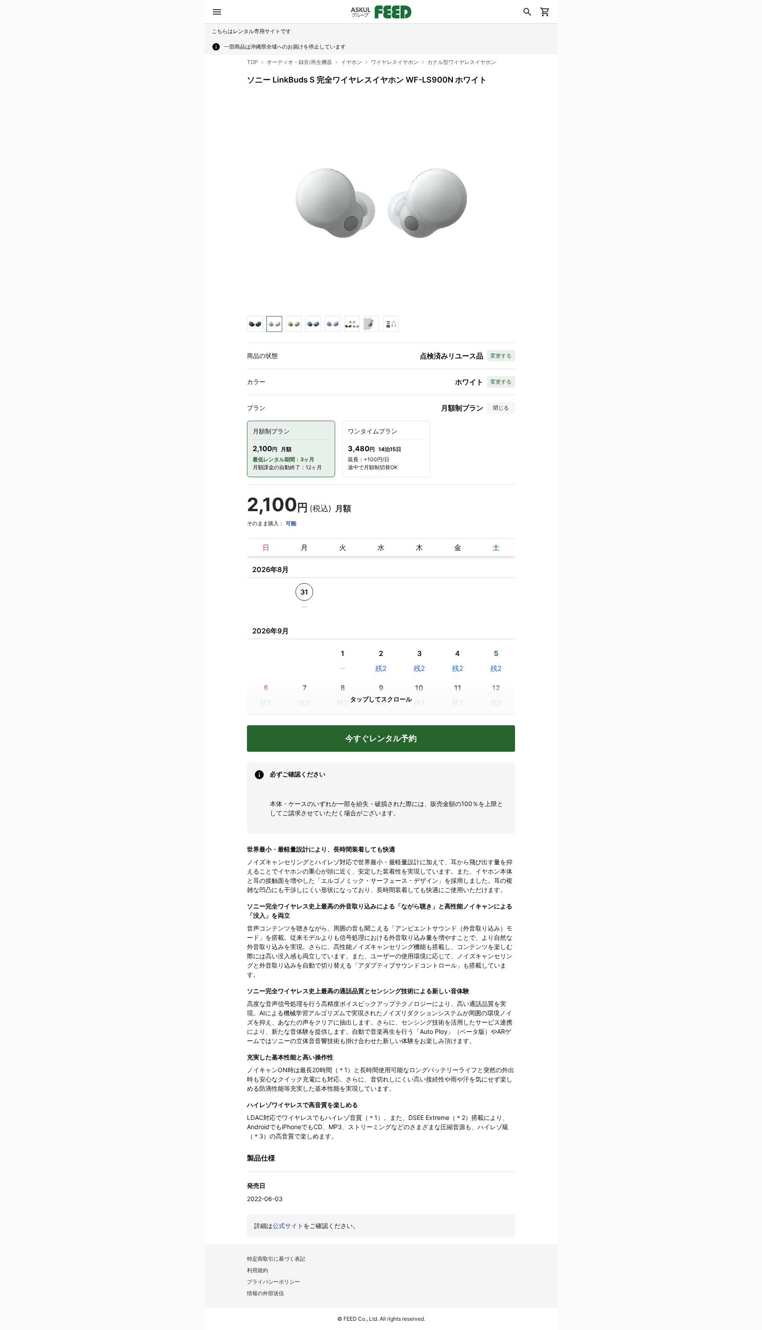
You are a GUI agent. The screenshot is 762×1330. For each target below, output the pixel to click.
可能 (291, 523)
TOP (252, 62)
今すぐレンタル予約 (381, 738)
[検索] (527, 12)
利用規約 (257, 1270)
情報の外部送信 (265, 1293)
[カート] (545, 12)
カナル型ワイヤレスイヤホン (461, 62)
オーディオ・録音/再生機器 (299, 62)
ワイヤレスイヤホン (394, 62)
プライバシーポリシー (273, 1281)
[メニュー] (217, 12)
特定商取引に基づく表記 (276, 1258)
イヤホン (351, 62)
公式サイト (288, 1225)
